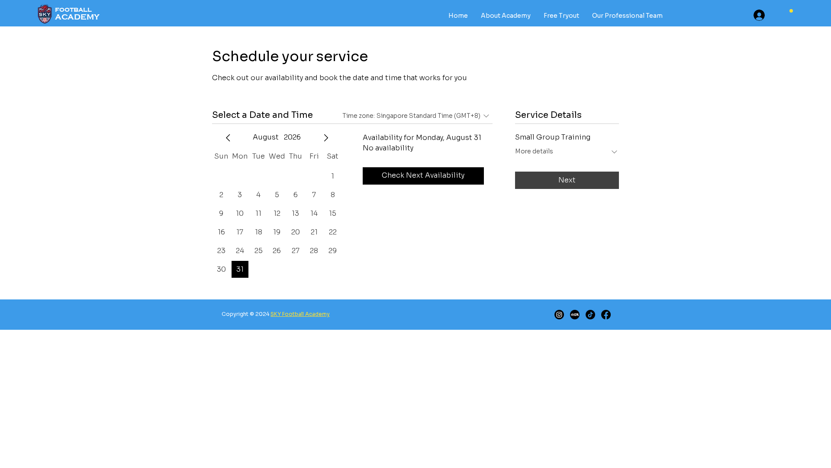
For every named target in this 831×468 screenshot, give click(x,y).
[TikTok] (590, 314)
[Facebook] (606, 314)
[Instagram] (559, 314)
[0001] (575, 314)
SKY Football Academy (300, 314)
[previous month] (228, 138)
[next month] (326, 138)
